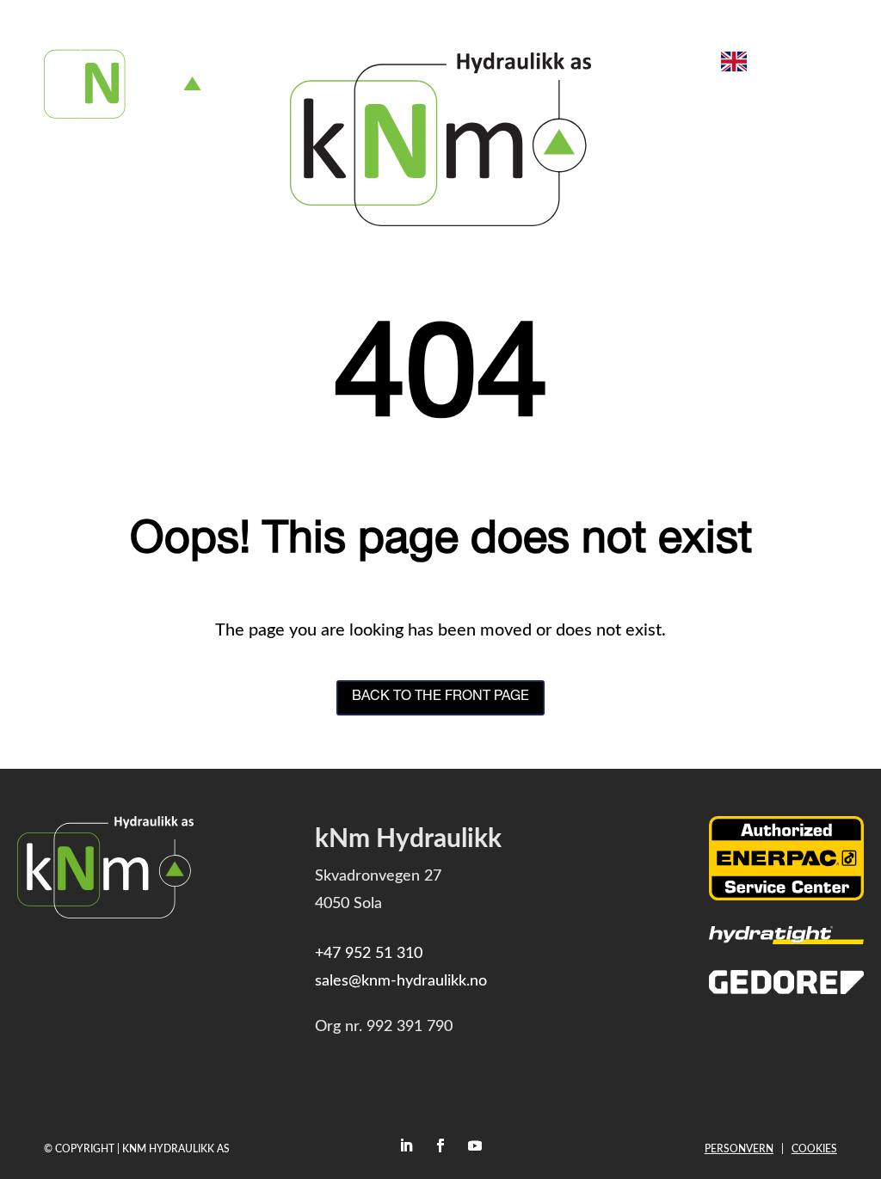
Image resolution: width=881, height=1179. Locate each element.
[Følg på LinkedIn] (406, 1145)
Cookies (814, 1149)
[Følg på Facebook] (440, 1145)
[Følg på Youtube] (475, 1145)
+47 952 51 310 (368, 953)
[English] (734, 61)
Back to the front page (440, 697)
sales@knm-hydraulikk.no (401, 981)
